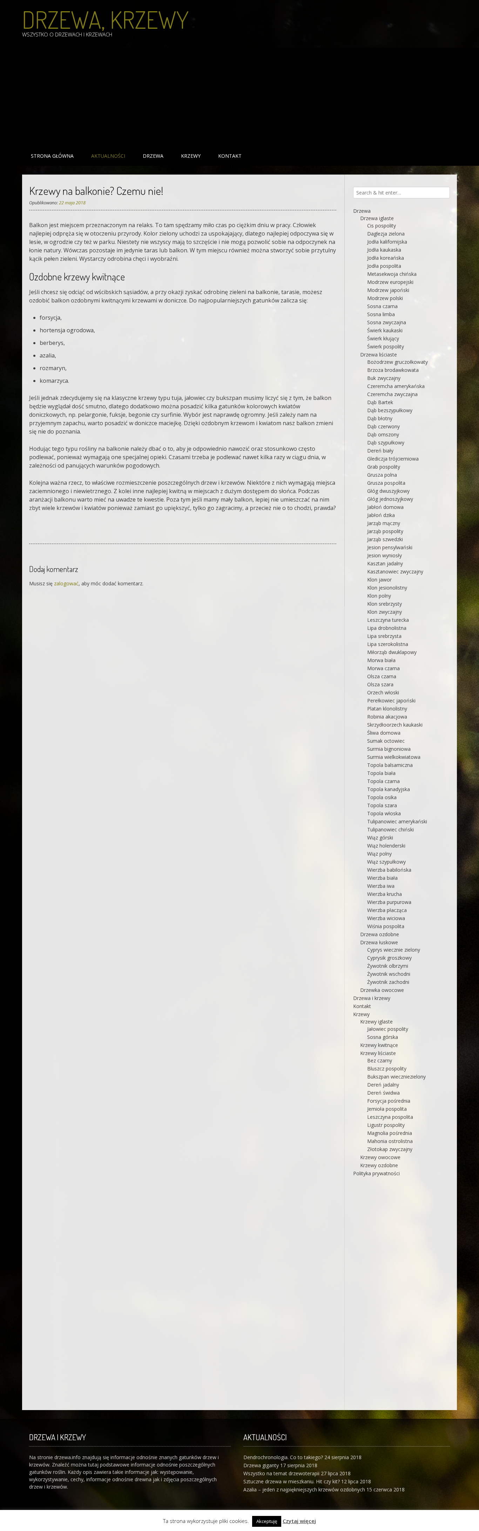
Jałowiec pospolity (387, 1029)
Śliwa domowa (383, 732)
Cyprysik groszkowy (389, 957)
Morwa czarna (383, 668)
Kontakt (230, 155)
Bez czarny (379, 1060)
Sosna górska (382, 1037)
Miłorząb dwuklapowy (392, 652)
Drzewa (153, 155)
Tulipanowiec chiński (390, 829)
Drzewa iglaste (377, 218)
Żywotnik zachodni (388, 982)
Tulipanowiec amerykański (397, 821)
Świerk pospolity (385, 346)
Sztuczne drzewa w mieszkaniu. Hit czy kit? (291, 1481)
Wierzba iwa (380, 886)
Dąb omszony (383, 434)
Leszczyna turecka (388, 620)
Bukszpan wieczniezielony (396, 1076)
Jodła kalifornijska (387, 241)
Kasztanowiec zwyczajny (395, 571)
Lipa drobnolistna (386, 628)
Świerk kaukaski (385, 330)
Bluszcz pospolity (386, 1068)
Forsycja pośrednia (388, 1100)
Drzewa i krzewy (371, 998)
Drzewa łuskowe (379, 942)
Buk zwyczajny (383, 378)
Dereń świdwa (383, 1092)
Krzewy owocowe (380, 1157)
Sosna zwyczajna (386, 322)
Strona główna (52, 155)
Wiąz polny (379, 853)
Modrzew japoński (388, 290)
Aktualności (108, 155)
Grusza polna (382, 474)
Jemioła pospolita (387, 1108)
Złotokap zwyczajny (389, 1149)
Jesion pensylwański (389, 547)
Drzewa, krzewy (105, 19)
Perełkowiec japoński (391, 700)
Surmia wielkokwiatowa (393, 757)
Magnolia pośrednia (389, 1133)
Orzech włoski (383, 692)
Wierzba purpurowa (389, 902)
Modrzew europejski (390, 282)
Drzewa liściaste (378, 354)
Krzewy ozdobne (379, 1165)
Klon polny (379, 595)
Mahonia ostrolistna (390, 1141)
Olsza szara (380, 684)
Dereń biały (380, 450)
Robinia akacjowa (387, 716)
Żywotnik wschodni (388, 974)
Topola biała (381, 773)
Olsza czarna (381, 676)
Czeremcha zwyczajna (392, 394)
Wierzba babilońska (389, 869)
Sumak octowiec (386, 740)
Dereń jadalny (383, 1084)
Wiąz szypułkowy (386, 861)
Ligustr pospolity (386, 1125)
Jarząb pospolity (385, 531)
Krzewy (191, 155)
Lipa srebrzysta (384, 636)
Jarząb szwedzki (385, 539)
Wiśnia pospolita (385, 926)
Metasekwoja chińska (392, 274)
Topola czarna (383, 781)
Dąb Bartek (380, 402)
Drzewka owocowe (382, 990)
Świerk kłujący (383, 338)
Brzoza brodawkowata (393, 370)
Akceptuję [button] (266, 1521)
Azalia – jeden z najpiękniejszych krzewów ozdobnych (304, 1489)
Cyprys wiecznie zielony (393, 949)
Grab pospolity (383, 466)
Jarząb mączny (383, 523)
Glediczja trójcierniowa (393, 458)
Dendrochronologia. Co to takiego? (283, 1457)
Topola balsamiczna (390, 765)
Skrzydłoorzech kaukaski (395, 724)
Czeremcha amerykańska (396, 386)
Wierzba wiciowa (386, 918)
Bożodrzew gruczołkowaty (397, 362)
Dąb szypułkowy (385, 442)
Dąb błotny (379, 418)
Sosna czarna (382, 306)
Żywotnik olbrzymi (387, 965)
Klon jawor (379, 579)
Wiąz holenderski (386, 845)
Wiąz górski (380, 837)
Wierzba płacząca (387, 910)
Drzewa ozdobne (379, 934)
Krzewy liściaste (378, 1053)
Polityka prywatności (376, 1173)
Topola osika (382, 797)
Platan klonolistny (387, 708)
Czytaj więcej (299, 1520)
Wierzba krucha (384, 894)
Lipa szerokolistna (387, 644)
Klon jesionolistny (387, 587)
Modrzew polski (385, 298)
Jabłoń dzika (381, 515)
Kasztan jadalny (385, 563)
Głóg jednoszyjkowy (390, 499)
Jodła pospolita (384, 266)
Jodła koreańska (385, 257)
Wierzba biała (382, 878)
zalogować (66, 583)
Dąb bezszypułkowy (389, 410)
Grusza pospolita (386, 482)
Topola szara (382, 805)
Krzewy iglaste (376, 1021)
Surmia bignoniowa (389, 749)
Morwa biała (381, 660)
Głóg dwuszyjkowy (388, 491)
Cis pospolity (381, 225)
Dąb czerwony (383, 426)
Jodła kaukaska (384, 249)
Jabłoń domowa (385, 507)
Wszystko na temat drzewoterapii (281, 1473)
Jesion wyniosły (384, 555)
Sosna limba (381, 314)
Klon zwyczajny (384, 611)
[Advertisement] (232, 97)
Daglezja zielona (386, 233)
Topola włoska (384, 813)
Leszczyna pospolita (390, 1117)
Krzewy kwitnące (379, 1045)
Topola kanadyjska (388, 789)
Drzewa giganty (261, 1465)
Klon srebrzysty (384, 603)
